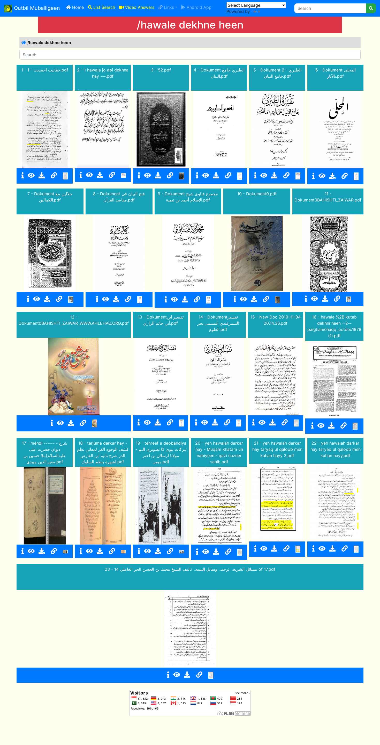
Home (78, 7)
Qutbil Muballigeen (37, 8)
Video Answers (139, 7)
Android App (198, 7)
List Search (103, 7)
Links (168, 7)
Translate (270, 11)
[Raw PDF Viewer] (31, 175)
